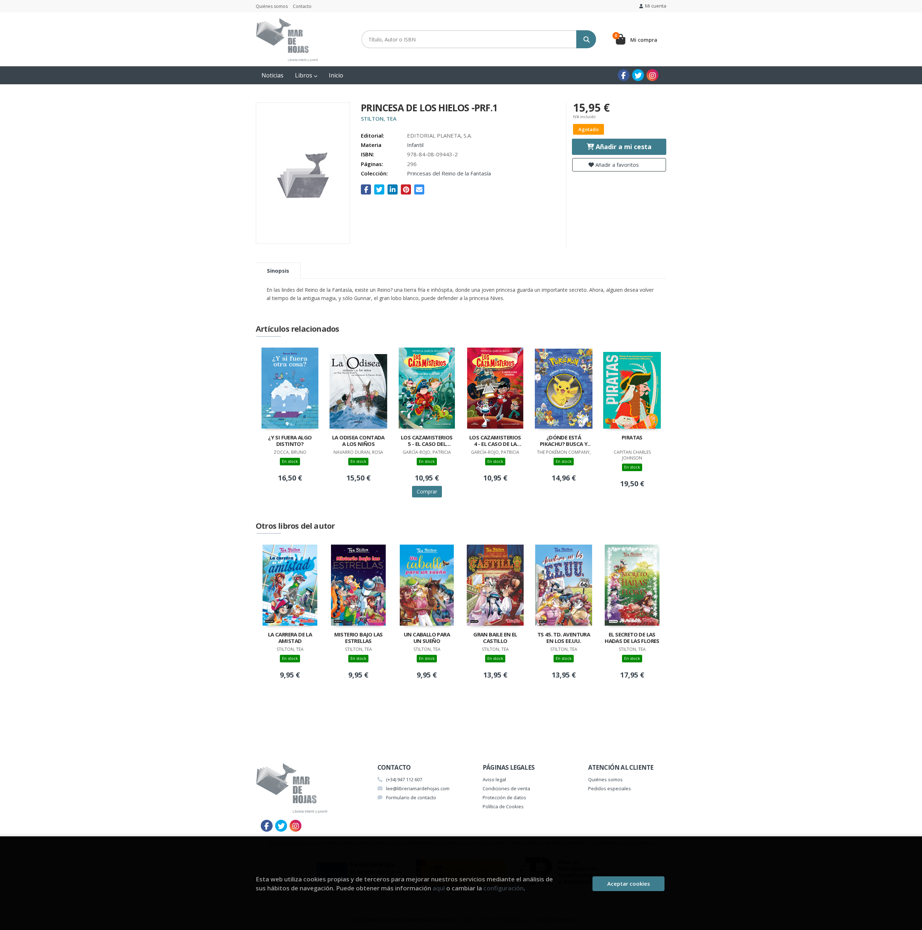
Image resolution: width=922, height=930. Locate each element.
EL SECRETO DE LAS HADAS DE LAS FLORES (632, 637)
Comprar (427, 491)
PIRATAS (632, 437)
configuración (503, 888)
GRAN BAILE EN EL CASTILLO (495, 637)
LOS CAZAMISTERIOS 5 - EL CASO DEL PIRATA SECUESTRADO (427, 441)
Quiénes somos (272, 6)
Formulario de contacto (411, 797)
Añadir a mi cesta (623, 146)
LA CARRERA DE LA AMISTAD (290, 637)
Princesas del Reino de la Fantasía (449, 173)
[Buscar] (586, 39)
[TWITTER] (638, 75)
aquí (439, 888)
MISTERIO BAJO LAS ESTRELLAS (358, 637)
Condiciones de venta (506, 788)
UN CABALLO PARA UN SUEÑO (427, 637)
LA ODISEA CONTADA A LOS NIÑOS (358, 440)
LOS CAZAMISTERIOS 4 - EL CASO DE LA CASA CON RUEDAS (495, 441)
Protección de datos (504, 797)
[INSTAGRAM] (652, 75)
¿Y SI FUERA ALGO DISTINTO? (290, 440)
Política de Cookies (503, 806)
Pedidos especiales (609, 788)
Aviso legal (494, 779)
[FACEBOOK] (624, 75)
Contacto (302, 6)
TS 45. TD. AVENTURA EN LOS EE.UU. (563, 637)
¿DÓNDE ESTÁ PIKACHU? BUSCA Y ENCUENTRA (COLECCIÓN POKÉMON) (563, 441)
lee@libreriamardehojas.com (417, 788)
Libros (304, 75)
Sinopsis (278, 270)
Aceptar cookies (628, 883)
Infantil (415, 144)
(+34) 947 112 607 (404, 779)
